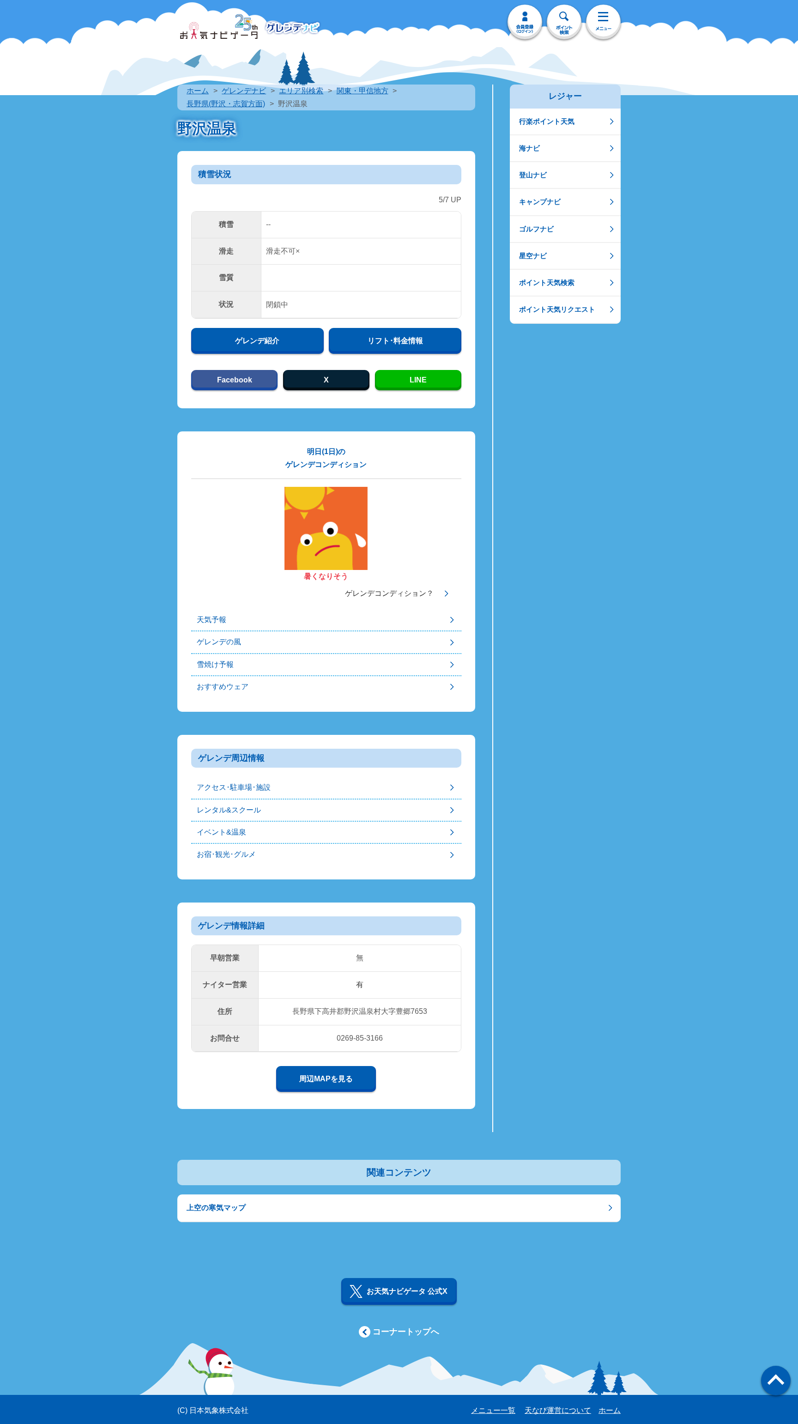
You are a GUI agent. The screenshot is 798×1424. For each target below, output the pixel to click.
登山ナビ (533, 175)
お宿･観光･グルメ (226, 854)
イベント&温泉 (221, 832)
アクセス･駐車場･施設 (234, 787)
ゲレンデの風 (219, 642)
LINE (418, 380)
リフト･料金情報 (395, 341)
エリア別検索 (301, 91)
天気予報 (211, 620)
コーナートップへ (406, 1331)
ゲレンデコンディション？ (389, 593)
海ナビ (529, 148)
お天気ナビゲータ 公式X (407, 1291)
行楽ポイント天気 (546, 121)
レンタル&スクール (229, 810)
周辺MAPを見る (326, 1079)
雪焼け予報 (215, 664)
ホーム (198, 91)
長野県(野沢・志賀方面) (226, 104)
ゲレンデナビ (244, 91)
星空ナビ (533, 256)
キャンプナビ (540, 202)
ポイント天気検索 (546, 282)
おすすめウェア (222, 687)
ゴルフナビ (536, 229)
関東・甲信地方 (362, 91)
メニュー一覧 (493, 1410)
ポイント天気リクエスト (557, 309)
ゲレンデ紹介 (257, 341)
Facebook (234, 380)
